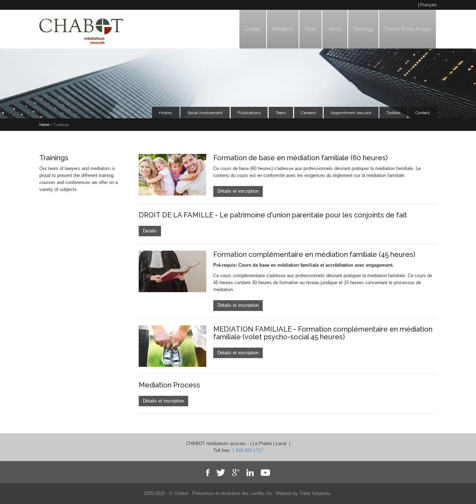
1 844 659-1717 (247, 450)
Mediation (282, 29)
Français (428, 4)
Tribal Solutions (315, 493)
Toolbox (393, 112)
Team (281, 112)
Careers (308, 112)
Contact (253, 29)
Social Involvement (205, 112)
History (165, 112)
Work (310, 29)
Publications (249, 112)
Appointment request (351, 112)
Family (335, 29)
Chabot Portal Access (407, 29)
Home (44, 125)
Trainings (363, 29)
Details (150, 231)
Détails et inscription (238, 191)
